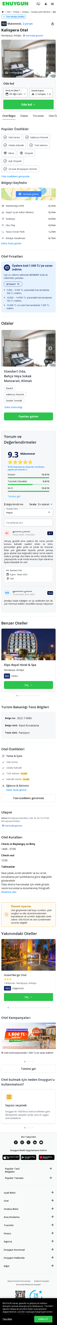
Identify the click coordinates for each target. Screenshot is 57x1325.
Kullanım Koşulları (41, 1281)
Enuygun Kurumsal (14, 1249)
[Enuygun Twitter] (28, 1142)
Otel (6, 1200)
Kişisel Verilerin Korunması (19, 1281)
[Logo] (15, 4)
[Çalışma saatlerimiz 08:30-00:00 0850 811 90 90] (38, 2)
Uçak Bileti (10, 1192)
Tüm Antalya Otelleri (15, 16)
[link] (2, 11)
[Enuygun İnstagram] (22, 1142)
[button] (28, 59)
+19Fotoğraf (16, 72)
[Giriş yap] (45, 3)
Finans (7, 1233)
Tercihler (7, 1319)
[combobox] (17, 93)
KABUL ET (43, 1319)
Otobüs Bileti (11, 1208)
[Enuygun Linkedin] (35, 1142)
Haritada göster (31, 194)
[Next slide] (50, 348)
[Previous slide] (7, 348)
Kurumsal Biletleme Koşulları (28, 1284)
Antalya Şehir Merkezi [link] (40, 12)
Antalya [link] (25, 12)
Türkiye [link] (16, 12)
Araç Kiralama (11, 1217)
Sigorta (8, 1241)
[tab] (9, 116)
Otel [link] (8, 12)
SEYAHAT (11, 284)
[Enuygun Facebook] (16, 1142)
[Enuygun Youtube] (41, 1142)
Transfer (9, 1225)
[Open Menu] (52, 4)
